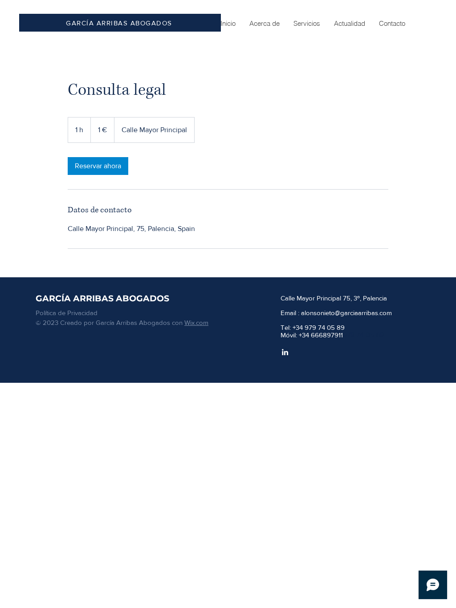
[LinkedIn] (285, 352)
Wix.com (196, 322)
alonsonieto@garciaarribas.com (346, 312)
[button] (306, 23)
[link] (98, 166)
